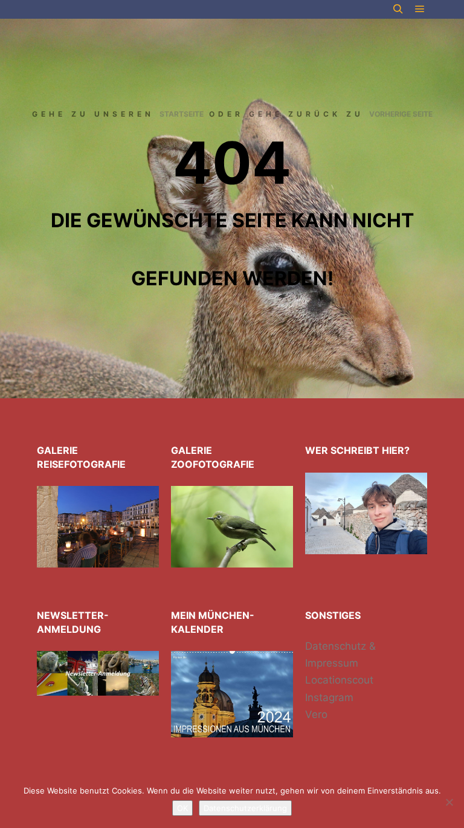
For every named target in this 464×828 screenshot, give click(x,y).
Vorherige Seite (401, 113)
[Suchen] (398, 9)
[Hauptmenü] (420, 9)
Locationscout (339, 680)
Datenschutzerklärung (245, 808)
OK (182, 808)
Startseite (182, 113)
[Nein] (449, 802)
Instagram (329, 697)
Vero (316, 714)
